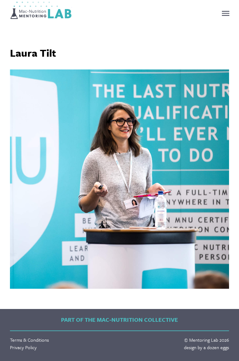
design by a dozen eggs (206, 347)
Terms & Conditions (29, 339)
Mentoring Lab (41, 10)
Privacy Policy (23, 347)
